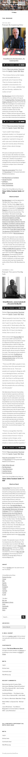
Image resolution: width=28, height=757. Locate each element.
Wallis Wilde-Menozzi (8, 465)
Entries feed (5, 668)
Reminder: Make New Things (18, 698)
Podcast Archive (6, 577)
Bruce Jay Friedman (7, 183)
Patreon (22, 650)
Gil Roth (9, 567)
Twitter (9, 191)
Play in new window (12, 69)
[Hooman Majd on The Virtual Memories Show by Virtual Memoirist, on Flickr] (14, 298)
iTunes (4, 191)
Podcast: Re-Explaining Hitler (12, 25)
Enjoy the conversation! (8, 170)
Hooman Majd (17, 337)
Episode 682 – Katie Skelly (18, 695)
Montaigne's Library (7, 602)
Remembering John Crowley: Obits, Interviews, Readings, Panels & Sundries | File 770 (13, 686)
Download (21, 69)
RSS (19, 71)
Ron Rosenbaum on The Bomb (10, 177)
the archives (7, 172)
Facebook (14, 191)
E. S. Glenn (5, 698)
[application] (14, 65)
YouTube (4, 590)
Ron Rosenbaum (6, 96)
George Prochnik (7, 179)
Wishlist (4, 608)
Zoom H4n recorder (11, 250)
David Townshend (7, 473)
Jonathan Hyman (6, 471)
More (22, 71)
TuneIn (15, 71)
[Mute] (19, 65)
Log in (4, 665)
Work (3, 610)
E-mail (4, 594)
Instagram (5, 587)
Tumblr (19, 191)
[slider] (23, 64)
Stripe (4, 654)
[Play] (4, 65)
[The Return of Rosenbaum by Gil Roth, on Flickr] (14, 55)
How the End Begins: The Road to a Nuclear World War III (13, 223)
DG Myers (5, 181)
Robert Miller (5, 701)
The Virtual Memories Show (12, 3)
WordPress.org (6, 674)
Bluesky (4, 585)
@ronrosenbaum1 (19, 233)
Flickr (3, 604)
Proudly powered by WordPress (10, 753)
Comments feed (6, 671)
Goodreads (5, 606)
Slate (17, 204)
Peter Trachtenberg (7, 185)
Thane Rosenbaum (7, 469)
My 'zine (4, 600)
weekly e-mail (12, 636)
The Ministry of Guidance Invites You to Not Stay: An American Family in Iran (12, 356)
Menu (14, 12)
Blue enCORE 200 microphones (12, 248)
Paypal (20, 652)
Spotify (10, 71)
